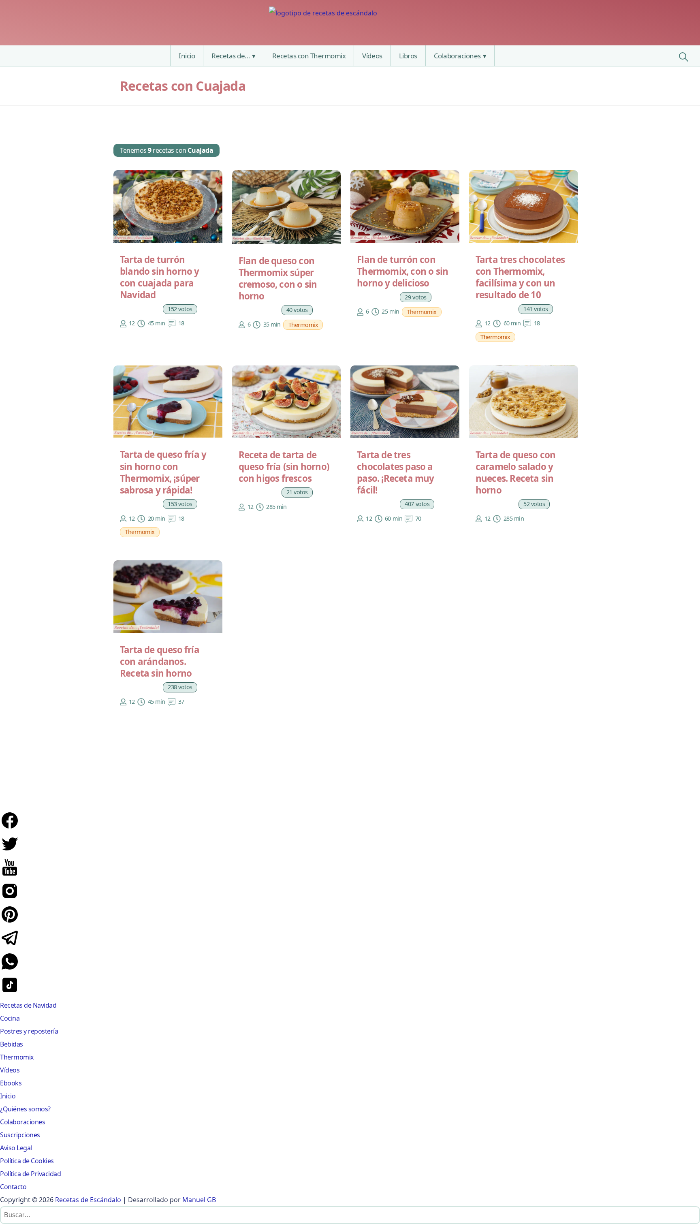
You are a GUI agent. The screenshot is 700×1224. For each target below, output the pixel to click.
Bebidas (11, 1044)
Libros (408, 55)
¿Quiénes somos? (25, 1108)
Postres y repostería (29, 1031)
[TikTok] (9, 992)
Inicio (187, 55)
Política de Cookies (27, 1160)
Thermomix (17, 1057)
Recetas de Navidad (28, 1005)
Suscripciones (20, 1134)
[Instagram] (9, 898)
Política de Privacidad (30, 1173)
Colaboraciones (457, 55)
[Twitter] (9, 851)
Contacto (13, 1186)
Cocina (9, 1018)
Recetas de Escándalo (88, 1199)
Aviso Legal (16, 1147)
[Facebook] (9, 827)
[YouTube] (9, 874)
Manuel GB (199, 1199)
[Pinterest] (9, 921)
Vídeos (372, 55)
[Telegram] (9, 945)
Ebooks (10, 1083)
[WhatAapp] (9, 968)
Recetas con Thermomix (309, 55)
